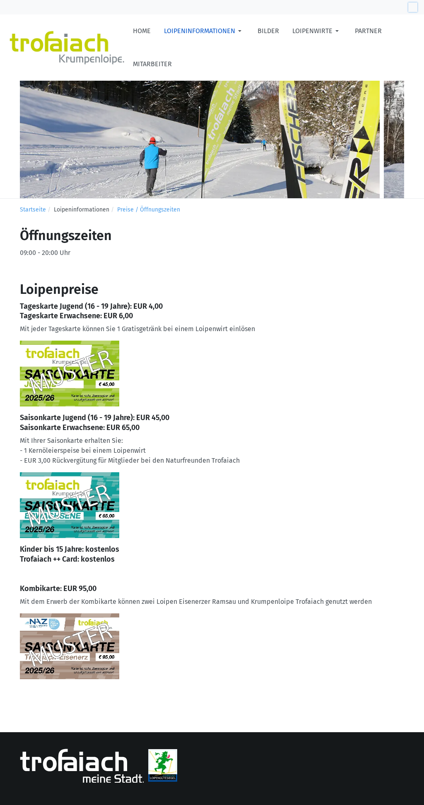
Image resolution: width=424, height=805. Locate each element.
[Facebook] (412, 7)
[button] (204, 31)
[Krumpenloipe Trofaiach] (66, 47)
